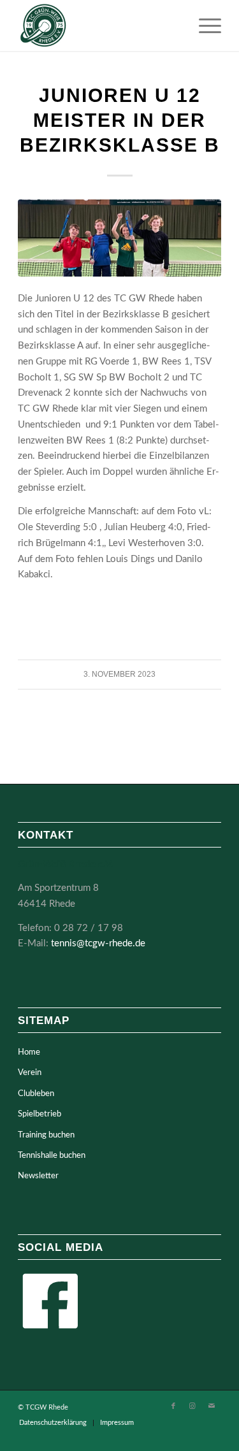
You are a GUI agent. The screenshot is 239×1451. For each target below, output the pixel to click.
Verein (29, 1073)
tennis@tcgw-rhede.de (98, 943)
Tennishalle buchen (51, 1155)
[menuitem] (203, 25)
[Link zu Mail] (211, 1406)
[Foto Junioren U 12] (119, 238)
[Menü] (203, 25)
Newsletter (38, 1176)
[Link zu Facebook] (173, 1406)
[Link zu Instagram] (192, 1406)
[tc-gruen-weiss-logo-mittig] (99, 25)
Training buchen (46, 1135)
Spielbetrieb (39, 1114)
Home (29, 1052)
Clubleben (36, 1094)
